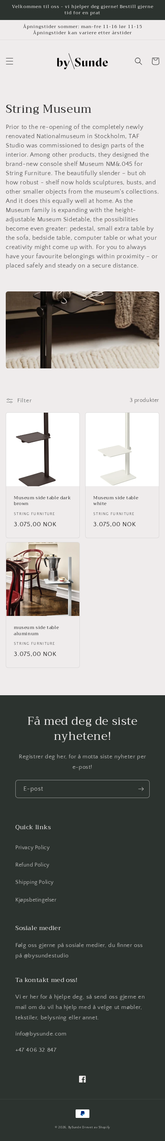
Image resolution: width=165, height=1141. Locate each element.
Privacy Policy (32, 848)
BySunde (74, 1127)
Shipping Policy (34, 882)
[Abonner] (140, 789)
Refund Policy (32, 865)
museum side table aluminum (36, 631)
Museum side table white (115, 501)
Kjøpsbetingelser (36, 900)
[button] (9, 61)
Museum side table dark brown (42, 501)
